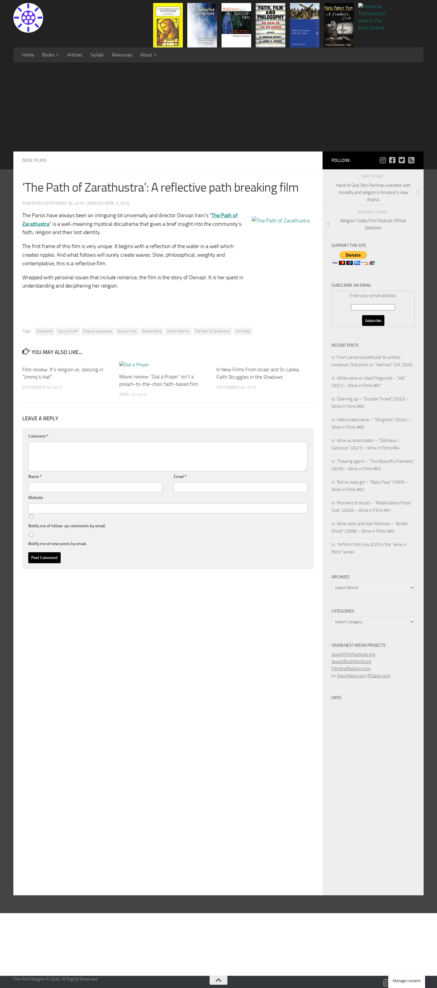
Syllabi (96, 55)
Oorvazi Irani (127, 331)
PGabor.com (379, 675)
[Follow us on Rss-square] (411, 160)
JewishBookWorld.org (351, 661)
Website (35, 497)
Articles (74, 55)
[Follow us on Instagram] (382, 160)
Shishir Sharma (178, 331)
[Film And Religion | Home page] (28, 18)
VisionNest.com (351, 675)
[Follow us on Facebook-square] (392, 160)
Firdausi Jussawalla (97, 331)
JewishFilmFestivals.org (353, 654)
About (146, 55)
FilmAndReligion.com (351, 668)
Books (48, 55)
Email (180, 476)
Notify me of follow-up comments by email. (67, 525)
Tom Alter (243, 331)
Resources (122, 55)
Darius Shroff (68, 331)
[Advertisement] (218, 107)
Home (28, 55)
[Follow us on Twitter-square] (401, 160)
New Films (34, 160)
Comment (38, 436)
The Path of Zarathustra (212, 331)
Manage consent (407, 980)
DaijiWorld (44, 331)
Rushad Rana (151, 331)
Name (35, 476)
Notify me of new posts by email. (57, 543)
